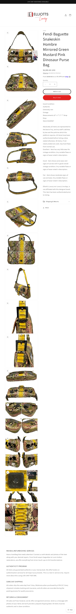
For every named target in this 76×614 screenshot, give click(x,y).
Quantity (45, 80)
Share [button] (47, 208)
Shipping (45, 73)
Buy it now (57, 97)
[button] (57, 201)
